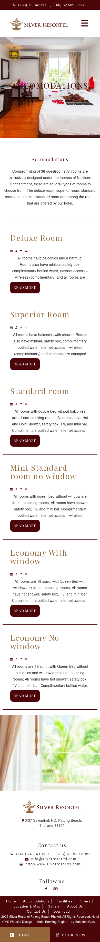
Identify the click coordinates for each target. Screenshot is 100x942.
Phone (23, 935)
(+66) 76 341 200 (32, 853)
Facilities (65, 901)
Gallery (54, 906)
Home (11, 901)
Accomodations (36, 901)
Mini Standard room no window (43, 471)
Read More (25, 287)
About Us (75, 906)
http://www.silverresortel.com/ (53, 863)
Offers (85, 901)
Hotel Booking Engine (52, 921)
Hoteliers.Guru (85, 921)
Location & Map (27, 906)
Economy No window (34, 642)
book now (74, 935)
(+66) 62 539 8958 (73, 853)
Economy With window (39, 556)
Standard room (39, 391)
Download (61, 911)
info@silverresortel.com (53, 858)
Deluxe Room (36, 238)
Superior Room (40, 314)
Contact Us (36, 911)
